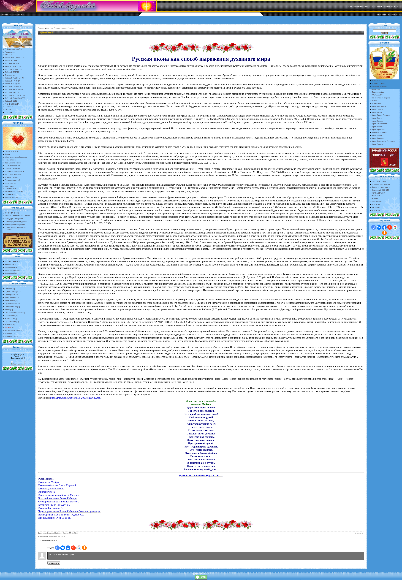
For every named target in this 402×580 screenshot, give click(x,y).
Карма (7, 310)
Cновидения (10, 316)
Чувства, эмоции (11, 292)
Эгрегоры (8, 333)
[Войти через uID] (57, 547)
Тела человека (10, 298)
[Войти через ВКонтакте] (62, 547)
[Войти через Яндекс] (73, 547)
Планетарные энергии (13, 313)
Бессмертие (10, 319)
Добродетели (10, 295)
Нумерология (10, 336)
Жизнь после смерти (13, 330)
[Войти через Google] (78, 547)
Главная (5, 14)
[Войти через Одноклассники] (84, 547)
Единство (8, 324)
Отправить (54, 563)
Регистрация (14, 14)
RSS (398, 6)
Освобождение (11, 307)
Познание (9, 289)
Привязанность (11, 304)
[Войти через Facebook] (68, 547)
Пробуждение (10, 322)
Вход (22, 14)
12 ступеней (10, 301)
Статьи (49, 28)
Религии (8, 327)
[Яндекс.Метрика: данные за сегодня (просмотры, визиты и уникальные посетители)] (17, 363)
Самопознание (60, 28)
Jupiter (65, 533)
